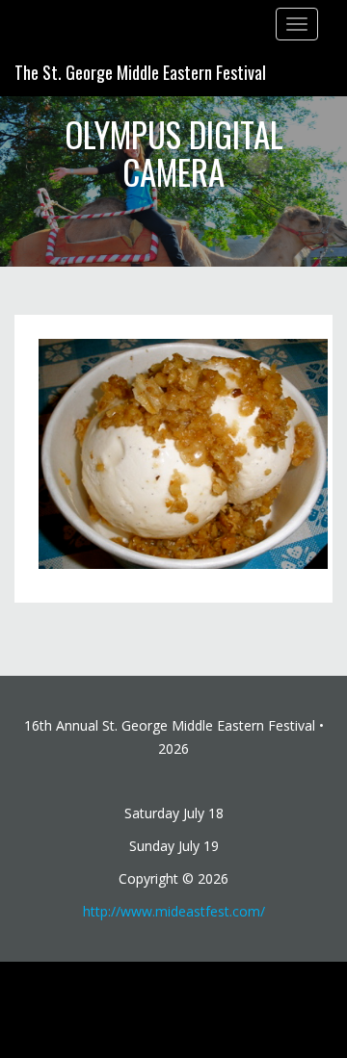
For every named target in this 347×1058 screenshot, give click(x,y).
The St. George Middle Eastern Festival (140, 72)
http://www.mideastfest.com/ (174, 911)
